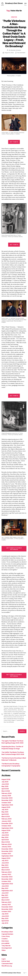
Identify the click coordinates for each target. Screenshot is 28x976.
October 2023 (6, 853)
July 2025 (5, 809)
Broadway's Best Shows (14, 3)
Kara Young (15, 711)
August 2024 (6, 830)
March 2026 (6, 791)
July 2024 (5, 833)
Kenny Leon (22, 711)
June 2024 (5, 835)
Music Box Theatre (14, 715)
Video (4, 950)
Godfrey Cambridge (14, 708)
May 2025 (5, 812)
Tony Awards (6, 945)
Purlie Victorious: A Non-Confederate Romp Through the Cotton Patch (14, 718)
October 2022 (6, 881)
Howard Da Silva (12, 710)
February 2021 (6, 902)
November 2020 (7, 909)
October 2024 (6, 826)
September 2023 (7, 856)
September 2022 (7, 883)
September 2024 (7, 828)
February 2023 (7, 872)
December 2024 (7, 823)
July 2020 (5, 914)
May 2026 (5, 786)
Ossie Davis (22, 715)
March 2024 (6, 842)
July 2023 (5, 860)
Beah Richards (13, 706)
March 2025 (6, 816)
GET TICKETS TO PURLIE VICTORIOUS (14, 548)
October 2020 (6, 911)
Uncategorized (7, 948)
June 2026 (5, 784)
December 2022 (7, 877)
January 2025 (6, 821)
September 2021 (7, 890)
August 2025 (6, 807)
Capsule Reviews (7, 934)
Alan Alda (6, 706)
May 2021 (5, 895)
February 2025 (7, 819)
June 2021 (5, 893)
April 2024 (5, 839)
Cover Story (6, 936)
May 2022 (5, 888)
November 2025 (7, 800)
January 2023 (6, 874)
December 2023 (7, 849)
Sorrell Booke (10, 722)
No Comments (21, 52)
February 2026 (7, 793)
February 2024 (7, 844)
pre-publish (5, 943)
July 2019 (5, 923)
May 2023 (5, 865)
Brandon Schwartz (16, 50)
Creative (14, 17)
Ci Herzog (20, 706)
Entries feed (6, 961)
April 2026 (5, 789)
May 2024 (5, 837)
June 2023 (5, 863)
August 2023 (6, 858)
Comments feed (7, 963)
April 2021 (5, 897)
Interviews (5, 941)
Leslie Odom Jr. (8, 713)
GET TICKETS (14, 142)
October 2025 (6, 802)
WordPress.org (7, 966)
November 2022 (7, 879)
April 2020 (5, 921)
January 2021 (6, 904)
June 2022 (5, 886)
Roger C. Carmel (16, 720)
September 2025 (7, 805)
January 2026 (6, 795)
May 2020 (5, 918)
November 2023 (7, 851)
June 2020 (5, 916)
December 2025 (7, 798)
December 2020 (7, 907)
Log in (4, 959)
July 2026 (5, 782)
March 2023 (6, 870)
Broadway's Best (7, 932)
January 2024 (6, 846)
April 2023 (5, 867)
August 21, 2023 (9, 52)
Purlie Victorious (8, 717)
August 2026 (6, 779)
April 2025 (5, 814)
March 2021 (5, 900)
